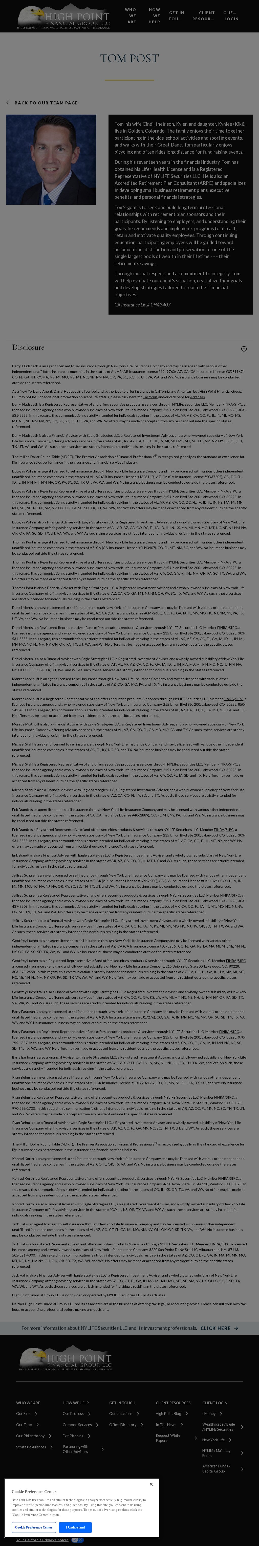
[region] (81, 1508)
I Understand (75, 1527)
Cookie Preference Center (33, 1527)
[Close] (151, 1484)
